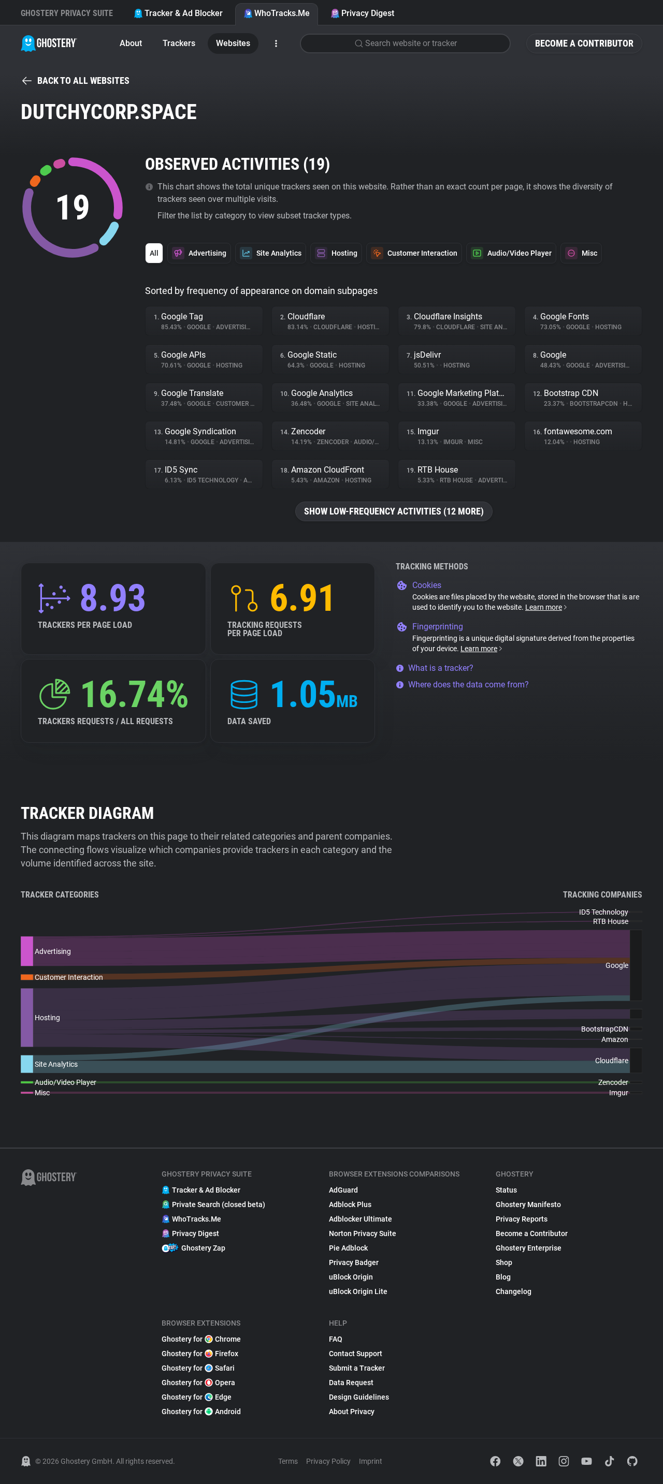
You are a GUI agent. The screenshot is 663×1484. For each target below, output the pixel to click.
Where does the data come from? (468, 684)
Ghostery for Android (201, 1411)
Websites (233, 43)
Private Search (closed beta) (218, 1204)
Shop (504, 1262)
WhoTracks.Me (282, 13)
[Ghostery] (49, 43)
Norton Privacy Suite (362, 1233)
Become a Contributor (584, 43)
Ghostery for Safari (198, 1368)
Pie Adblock (348, 1248)
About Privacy (351, 1411)
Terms (288, 1461)
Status (506, 1190)
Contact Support (355, 1353)
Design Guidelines (359, 1397)
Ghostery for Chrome (201, 1339)
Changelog (513, 1291)
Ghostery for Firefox (200, 1353)
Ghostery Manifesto (528, 1204)
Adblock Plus (350, 1204)
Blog (503, 1277)
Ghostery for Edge (197, 1397)
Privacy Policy (328, 1461)
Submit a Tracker (357, 1368)
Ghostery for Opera (198, 1382)
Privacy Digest (367, 13)
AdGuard (343, 1190)
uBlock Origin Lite (358, 1291)
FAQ (335, 1339)
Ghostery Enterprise (528, 1248)
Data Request (351, 1382)
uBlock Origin (351, 1277)
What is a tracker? (440, 668)
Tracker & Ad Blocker (184, 13)
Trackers (179, 43)
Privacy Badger (354, 1262)
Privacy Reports (521, 1219)
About (131, 43)
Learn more (543, 607)
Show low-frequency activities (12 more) (394, 511)
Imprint (370, 1461)
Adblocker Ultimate (360, 1219)
